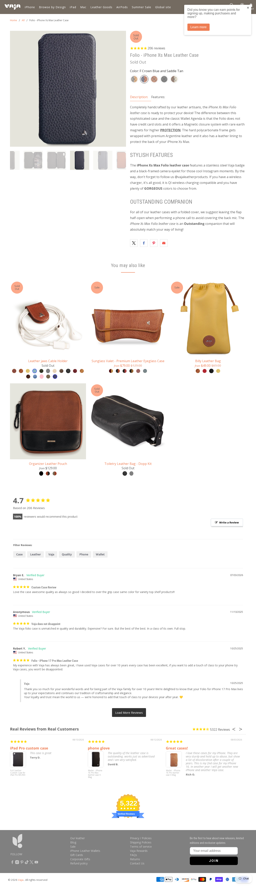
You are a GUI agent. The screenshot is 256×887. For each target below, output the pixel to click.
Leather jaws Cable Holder (48, 361)
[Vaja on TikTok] (27, 863)
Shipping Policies (140, 842)
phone (83, 554)
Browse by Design (52, 7)
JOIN (214, 861)
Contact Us (137, 863)
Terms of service (141, 846)
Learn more (198, 27)
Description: (139, 97)
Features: (158, 97)
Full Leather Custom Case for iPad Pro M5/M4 (17, 772)
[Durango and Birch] (174, 79)
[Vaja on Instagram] (17, 863)
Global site (163, 7)
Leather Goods (101, 7)
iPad (73, 7)
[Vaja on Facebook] (12, 863)
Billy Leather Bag (208, 361)
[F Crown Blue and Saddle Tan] (144, 79)
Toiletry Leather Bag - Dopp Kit (128, 463)
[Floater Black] (164, 79)
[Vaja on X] (31, 863)
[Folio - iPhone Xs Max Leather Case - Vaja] (68, 89)
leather (35, 554)
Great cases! (177, 748)
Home (13, 20)
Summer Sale (141, 7)
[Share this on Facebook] (144, 243)
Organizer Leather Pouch (48, 463)
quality (67, 554)
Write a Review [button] (229, 522)
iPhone (30, 7)
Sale (73, 846)
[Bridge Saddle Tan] (154, 79)
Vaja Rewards (139, 851)
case (19, 554)
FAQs (133, 855)
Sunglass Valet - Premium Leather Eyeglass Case (128, 361)
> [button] (129, 712)
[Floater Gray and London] (134, 79)
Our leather (77, 838)
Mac (83, 7)
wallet (100, 554)
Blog (73, 842)
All (23, 20)
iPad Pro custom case (29, 748)
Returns (135, 859)
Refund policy (79, 863)
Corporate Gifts (80, 859)
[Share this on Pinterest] (154, 243)
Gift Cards (76, 855)
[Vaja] (12, 7)
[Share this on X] (134, 243)
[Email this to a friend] (164, 243)
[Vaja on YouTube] (36, 863)
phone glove (99, 748)
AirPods (122, 7)
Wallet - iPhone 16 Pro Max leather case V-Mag (95, 773)
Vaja (51, 554)
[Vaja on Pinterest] (22, 863)
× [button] (248, 7)
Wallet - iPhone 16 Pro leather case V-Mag (173, 772)
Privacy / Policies (141, 838)
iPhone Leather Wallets (85, 851)
